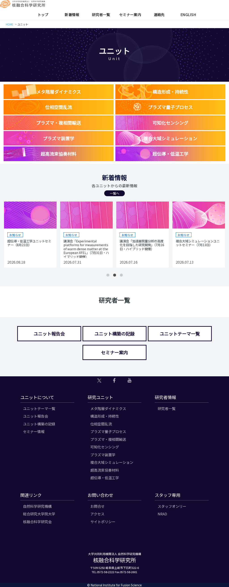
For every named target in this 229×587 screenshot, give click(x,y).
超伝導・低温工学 (104, 477)
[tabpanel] (31, 235)
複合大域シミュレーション (111, 462)
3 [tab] (121, 275)
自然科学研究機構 (37, 506)
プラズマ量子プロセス (108, 431)
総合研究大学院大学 (39, 513)
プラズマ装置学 (102, 454)
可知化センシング (104, 447)
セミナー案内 (130, 14)
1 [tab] (108, 275)
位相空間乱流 (101, 424)
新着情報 (72, 14)
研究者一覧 (101, 14)
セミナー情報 (34, 431)
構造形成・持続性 (104, 416)
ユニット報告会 (49, 333)
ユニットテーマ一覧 (180, 333)
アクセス (97, 513)
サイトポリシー (102, 521)
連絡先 (159, 14)
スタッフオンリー (172, 506)
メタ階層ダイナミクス (108, 408)
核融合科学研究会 (37, 521)
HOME (9, 24)
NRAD (162, 513)
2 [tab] (114, 275)
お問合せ (97, 506)
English (188, 14)
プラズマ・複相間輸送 (108, 439)
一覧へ (114, 193)
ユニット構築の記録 (114, 333)
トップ (43, 14)
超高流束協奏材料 (104, 470)
